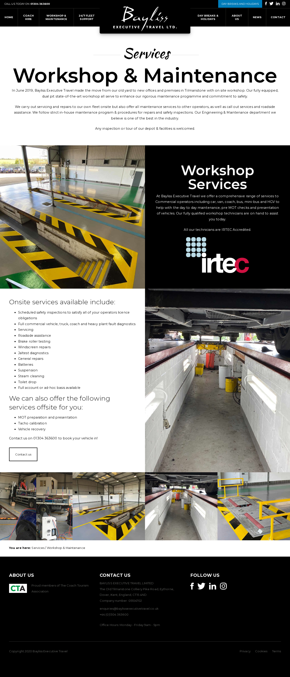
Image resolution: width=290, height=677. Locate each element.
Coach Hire (28, 17)
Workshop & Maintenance (56, 17)
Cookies (261, 651)
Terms (276, 651)
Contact (278, 17)
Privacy (245, 651)
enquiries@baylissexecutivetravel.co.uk (129, 608)
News (257, 17)
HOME (9, 17)
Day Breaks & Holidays (208, 17)
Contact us (23, 454)
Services (37, 548)
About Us (237, 17)
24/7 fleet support (87, 17)
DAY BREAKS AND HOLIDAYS (240, 3)
